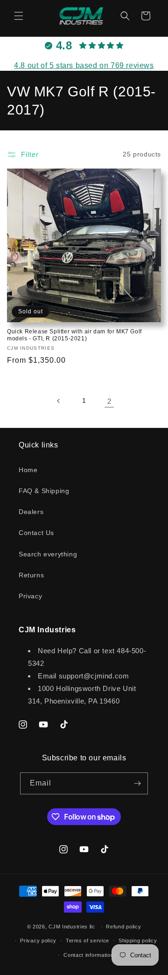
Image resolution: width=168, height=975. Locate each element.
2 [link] (109, 401)
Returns (31, 575)
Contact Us (36, 532)
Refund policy (123, 926)
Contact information (88, 955)
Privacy (30, 596)
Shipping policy (138, 940)
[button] (18, 16)
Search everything (48, 554)
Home (28, 470)
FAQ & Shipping (44, 490)
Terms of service (87, 940)
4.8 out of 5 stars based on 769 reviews (84, 65)
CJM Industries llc (72, 926)
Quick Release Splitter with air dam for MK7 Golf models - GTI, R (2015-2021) (74, 335)
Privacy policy (38, 940)
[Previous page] (59, 401)
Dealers (31, 511)
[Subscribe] (137, 783)
